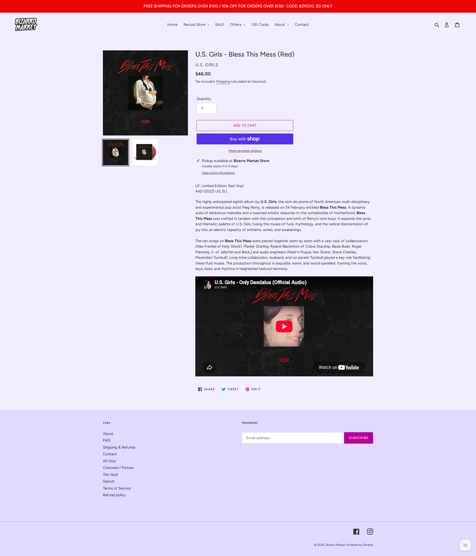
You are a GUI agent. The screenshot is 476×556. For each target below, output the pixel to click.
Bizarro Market (335, 545)
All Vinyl (109, 461)
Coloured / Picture (118, 467)
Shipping (223, 81)
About (108, 433)
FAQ (106, 440)
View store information (218, 173)
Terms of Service (117, 488)
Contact (110, 454)
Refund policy (114, 495)
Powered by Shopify (359, 545)
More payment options (245, 151)
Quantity (204, 99)
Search (108, 481)
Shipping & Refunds (119, 447)
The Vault (110, 474)
